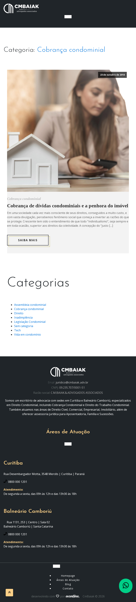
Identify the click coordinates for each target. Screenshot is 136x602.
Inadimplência (23, 317)
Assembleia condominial (30, 305)
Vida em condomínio (27, 334)
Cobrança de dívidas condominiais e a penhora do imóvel (67, 205)
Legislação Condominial (30, 322)
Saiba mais (28, 240)
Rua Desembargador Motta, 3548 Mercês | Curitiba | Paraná (44, 474)
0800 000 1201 (17, 482)
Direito (18, 313)
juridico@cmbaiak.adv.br (72, 382)
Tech (17, 330)
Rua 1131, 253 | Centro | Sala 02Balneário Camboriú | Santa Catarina (28, 524)
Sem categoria (23, 326)
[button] (125, 586)
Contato (68, 588)
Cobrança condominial (71, 50)
